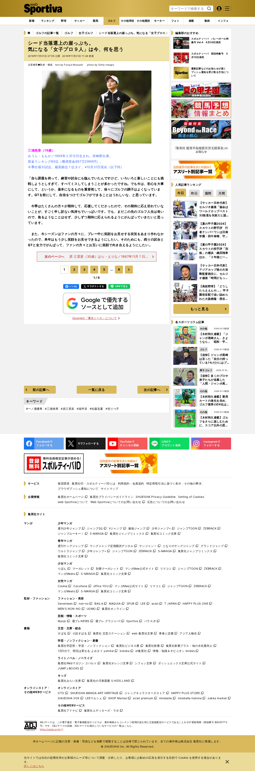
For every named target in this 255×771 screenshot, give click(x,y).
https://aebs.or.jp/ (52, 729)
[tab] (64, 21)
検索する (208, 9)
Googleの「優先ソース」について (94, 318)
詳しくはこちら (34, 766)
